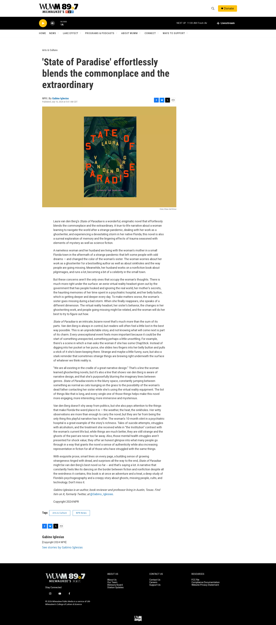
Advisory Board (115, 585)
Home (42, 33)
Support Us (155, 585)
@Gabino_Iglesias (101, 494)
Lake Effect (70, 33)
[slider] (57, 23)
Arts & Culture (49, 50)
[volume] (52, 23)
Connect (150, 33)
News (52, 33)
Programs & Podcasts (99, 33)
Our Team (112, 582)
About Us (112, 580)
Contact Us (154, 580)
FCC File (195, 580)
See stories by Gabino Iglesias (62, 547)
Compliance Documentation (206, 582)
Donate (229, 8)
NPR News (81, 513)
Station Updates (115, 587)
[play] (43, 23)
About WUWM (129, 33)
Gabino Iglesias (60, 98)
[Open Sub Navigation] (58, 33)
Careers (153, 582)
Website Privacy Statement (205, 585)
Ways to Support (174, 33)
